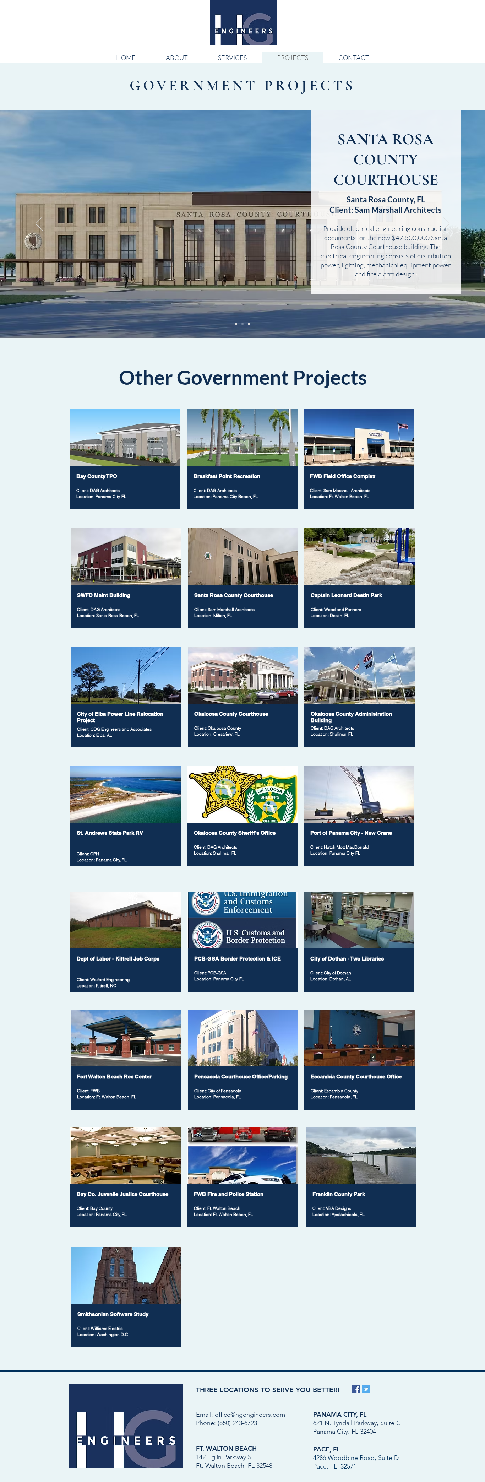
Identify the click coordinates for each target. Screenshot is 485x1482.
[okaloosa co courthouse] (236, 324)
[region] (125, 581)
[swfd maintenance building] (249, 324)
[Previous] (39, 224)
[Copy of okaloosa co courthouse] (242, 324)
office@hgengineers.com (250, 1414)
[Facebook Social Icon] (356, 1389)
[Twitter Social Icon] (366, 1389)
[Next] (445, 224)
